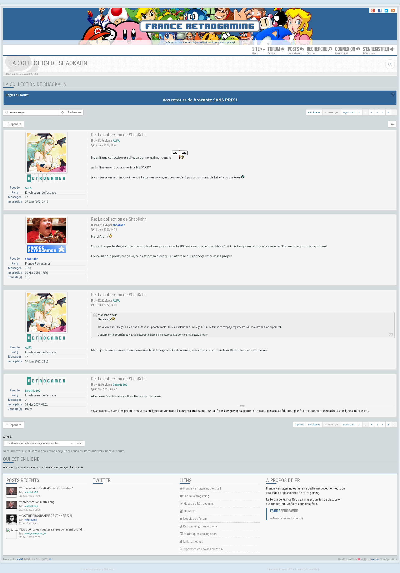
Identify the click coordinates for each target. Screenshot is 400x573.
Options (299, 424)
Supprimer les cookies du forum (203, 549)
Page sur (348, 112)
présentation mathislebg (38, 502)
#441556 (99, 385)
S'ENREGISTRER (376, 49)
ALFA (28, 188)
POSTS (294, 49)
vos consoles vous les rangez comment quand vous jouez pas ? (63, 529)
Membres (189, 511)
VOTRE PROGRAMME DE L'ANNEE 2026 (47, 516)
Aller (79, 443)
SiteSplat (375, 559)
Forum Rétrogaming (196, 496)
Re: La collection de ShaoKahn (118, 134)
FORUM (274, 49)
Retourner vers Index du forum (104, 451)
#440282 (99, 301)
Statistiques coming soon (200, 534)
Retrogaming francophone (199, 526)
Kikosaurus (31, 519)
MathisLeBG (31, 492)
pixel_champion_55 (35, 533)
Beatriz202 (32, 390)
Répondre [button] (14, 124)
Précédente (314, 112)
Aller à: (7, 437)
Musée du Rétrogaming (198, 504)
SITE (256, 49)
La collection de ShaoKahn (35, 84)
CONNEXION (345, 49)
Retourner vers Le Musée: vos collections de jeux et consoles (43, 451)
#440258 (99, 225)
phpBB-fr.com (106, 569)
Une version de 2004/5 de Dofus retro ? (47, 488)
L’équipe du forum (194, 519)
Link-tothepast (192, 541)
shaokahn (31, 259)
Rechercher (74, 112)
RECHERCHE (317, 49)
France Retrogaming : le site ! (201, 488)
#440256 (99, 141)
